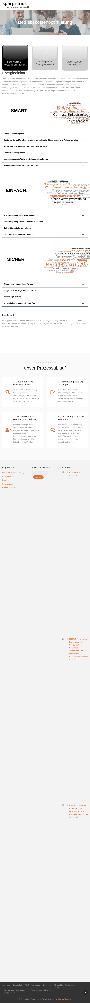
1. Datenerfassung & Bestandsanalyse (24, 383)
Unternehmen (7, 484)
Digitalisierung (8, 476)
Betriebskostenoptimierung (13, 472)
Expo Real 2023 (75, 472)
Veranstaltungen (8, 488)
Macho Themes (64, 999)
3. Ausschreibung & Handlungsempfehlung (25, 418)
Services (5, 480)
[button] (45, 134)
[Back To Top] (85, 992)
